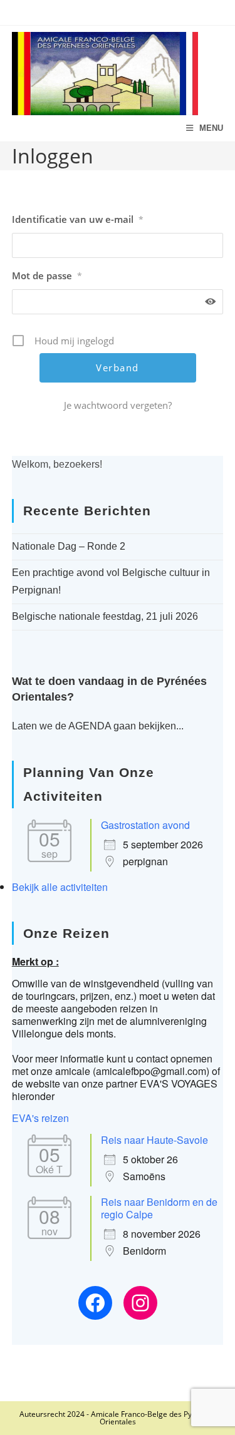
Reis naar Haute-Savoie (154, 1140)
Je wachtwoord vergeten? (118, 405)
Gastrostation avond (145, 825)
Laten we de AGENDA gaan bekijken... (98, 726)
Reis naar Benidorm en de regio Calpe (159, 1208)
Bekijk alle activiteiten (60, 887)
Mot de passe (47, 275)
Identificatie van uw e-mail (78, 219)
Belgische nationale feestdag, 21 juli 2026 (105, 616)
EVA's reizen (40, 1118)
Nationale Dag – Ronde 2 (68, 546)
